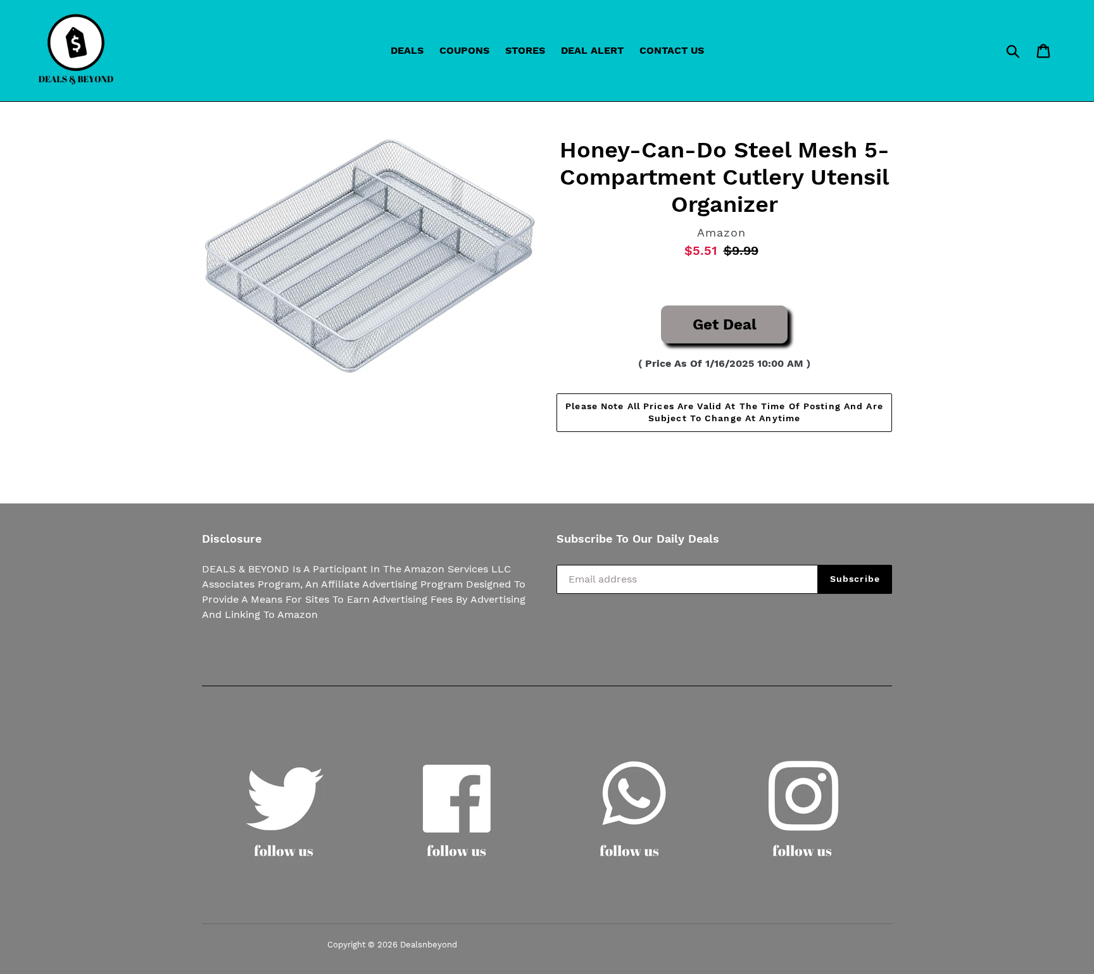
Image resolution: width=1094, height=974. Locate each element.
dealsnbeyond (428, 944)
